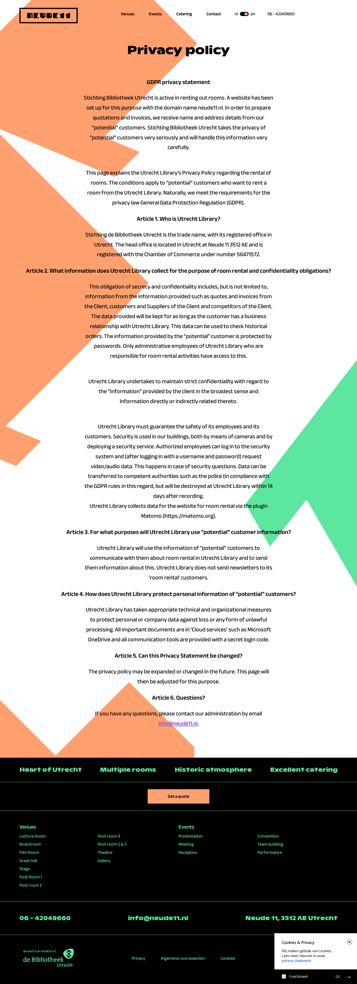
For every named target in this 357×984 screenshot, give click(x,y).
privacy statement (296, 961)
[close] (349, 942)
